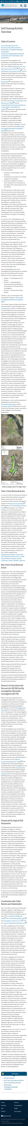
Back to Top (7, 1116)
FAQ (3, 1)
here (18, 239)
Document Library (6, 406)
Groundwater (18, 1105)
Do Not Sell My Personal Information (12, 1123)
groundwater (5, 82)
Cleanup (3, 1105)
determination (21, 768)
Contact (14, 1)
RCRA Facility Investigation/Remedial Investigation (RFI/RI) (12, 128)
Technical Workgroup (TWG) (17, 918)
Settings (25, 1)
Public (16, 1108)
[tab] (25, 6)
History (16, 1102)
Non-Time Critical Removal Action (11, 47)
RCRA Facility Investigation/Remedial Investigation (11, 1087)
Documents (17, 1111)
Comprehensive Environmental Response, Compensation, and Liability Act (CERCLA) (13, 107)
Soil (2, 1108)
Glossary (6, 1)
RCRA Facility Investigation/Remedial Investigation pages (12, 299)
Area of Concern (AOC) (17, 503)
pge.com (19, 1)
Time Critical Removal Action (9, 45)
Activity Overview (9, 1078)
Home (3, 1102)
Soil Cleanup (15, 1074)
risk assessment (5, 308)
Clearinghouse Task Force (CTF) (12, 921)
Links (10, 1)
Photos (3, 1111)
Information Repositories (8, 404)
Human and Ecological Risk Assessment (12, 54)
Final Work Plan (5, 774)
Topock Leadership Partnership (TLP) (14, 923)
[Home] (1, 1)
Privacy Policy (5, 1121)
